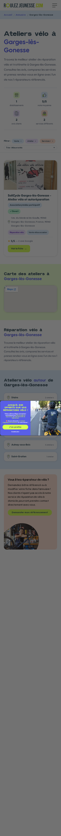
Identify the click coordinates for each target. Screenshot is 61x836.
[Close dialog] (59, 402)
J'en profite (15, 427)
